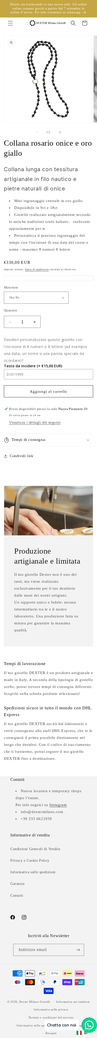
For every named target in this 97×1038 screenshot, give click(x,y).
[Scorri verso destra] (60, 132)
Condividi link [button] (21, 456)
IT (86, 1032)
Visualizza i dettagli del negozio (35, 422)
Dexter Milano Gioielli (34, 1001)
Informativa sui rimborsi (73, 1001)
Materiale (11, 287)
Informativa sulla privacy (51, 1009)
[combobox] (82, 1033)
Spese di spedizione (37, 269)
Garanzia (17, 884)
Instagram (58, 805)
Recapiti (51, 1033)
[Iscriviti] (78, 950)
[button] (10, 23)
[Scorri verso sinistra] (37, 132)
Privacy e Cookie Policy (29, 860)
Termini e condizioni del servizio (51, 1017)
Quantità (10, 310)
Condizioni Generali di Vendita (35, 849)
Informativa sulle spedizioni (33, 872)
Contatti (16, 895)
